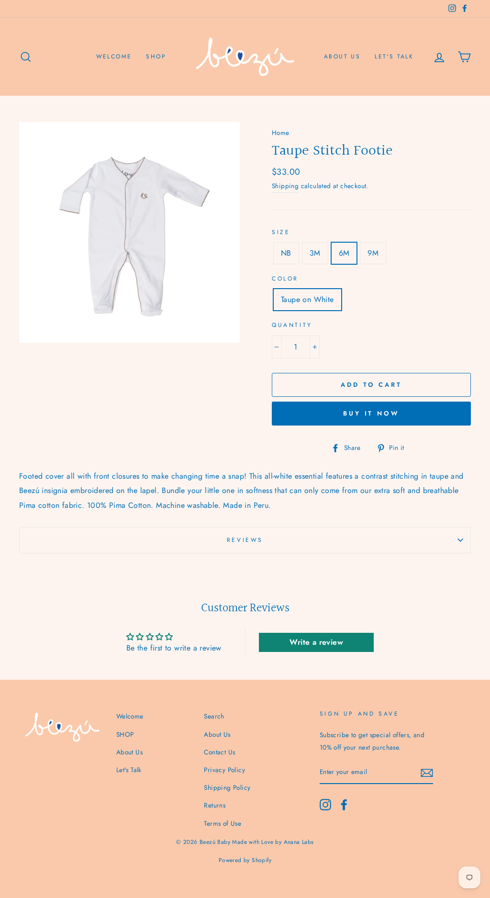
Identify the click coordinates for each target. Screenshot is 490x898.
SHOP (156, 56)
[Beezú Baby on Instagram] (325, 804)
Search (214, 716)
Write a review (316, 642)
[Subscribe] (427, 772)
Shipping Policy (227, 787)
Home (280, 132)
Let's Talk (394, 56)
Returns (214, 805)
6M (344, 252)
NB (286, 252)
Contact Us (219, 752)
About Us (342, 56)
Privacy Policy (224, 770)
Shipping (285, 186)
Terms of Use (222, 823)
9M (373, 252)
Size (281, 232)
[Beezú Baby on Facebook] (344, 804)
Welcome (114, 56)
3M (315, 252)
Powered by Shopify (245, 860)
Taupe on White (307, 299)
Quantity (292, 325)
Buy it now (371, 413)
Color (285, 278)
